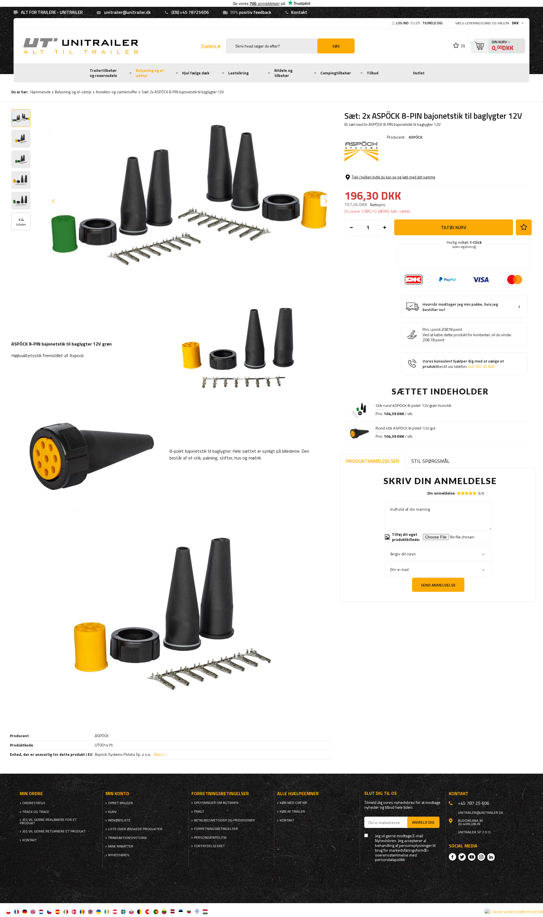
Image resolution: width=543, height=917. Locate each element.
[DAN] (74, 911)
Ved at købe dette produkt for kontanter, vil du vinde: (467, 334)
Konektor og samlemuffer (116, 92)
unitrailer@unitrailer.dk (127, 12)
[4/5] (471, 493)
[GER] (25, 911)
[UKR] (98, 911)
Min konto (117, 794)
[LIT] (164, 911)
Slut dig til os (380, 793)
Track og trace (35, 812)
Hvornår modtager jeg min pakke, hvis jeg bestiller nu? (460, 307)
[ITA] (66, 911)
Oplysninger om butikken (216, 802)
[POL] (8, 911)
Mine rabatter (120, 846)
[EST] (180, 911)
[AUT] (115, 911)
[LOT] (172, 911)
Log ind (403, 23)
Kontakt (299, 12)
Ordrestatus (33, 803)
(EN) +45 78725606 (190, 12)
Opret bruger (120, 803)
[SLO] (131, 911)
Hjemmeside (40, 92)
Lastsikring (238, 73)
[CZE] (49, 911)
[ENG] (33, 911)
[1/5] (459, 493)
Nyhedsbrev (118, 855)
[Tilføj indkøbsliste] (524, 227)
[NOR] (90, 911)
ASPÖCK (416, 137)
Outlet (419, 73)
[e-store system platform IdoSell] (514, 911)
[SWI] (148, 911)
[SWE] (123, 911)
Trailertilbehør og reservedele (103, 73)
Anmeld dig (423, 822)
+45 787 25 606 (481, 366)
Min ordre (31, 794)
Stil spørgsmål (430, 461)
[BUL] (189, 911)
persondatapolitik (390, 859)
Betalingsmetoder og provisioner (224, 820)
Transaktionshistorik (127, 838)
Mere (158, 754)
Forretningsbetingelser (216, 828)
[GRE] (197, 911)
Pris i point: (432, 329)
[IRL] (107, 911)
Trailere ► (211, 46)
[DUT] (41, 911)
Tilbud (372, 73)
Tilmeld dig (432, 23)
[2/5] (463, 493)
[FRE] (16, 911)
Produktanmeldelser (372, 461)
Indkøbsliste (119, 820)
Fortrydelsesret (209, 846)
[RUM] (82, 911)
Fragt (199, 811)
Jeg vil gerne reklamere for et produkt (48, 821)
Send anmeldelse (438, 585)
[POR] (156, 911)
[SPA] (57, 911)
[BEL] (139, 911)
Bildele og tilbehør (283, 73)
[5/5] (475, 493)
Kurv (112, 812)
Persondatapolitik (210, 837)
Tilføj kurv (453, 227)
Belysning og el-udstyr (150, 73)
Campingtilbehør (335, 73)
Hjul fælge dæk (195, 73)
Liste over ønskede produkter (135, 829)
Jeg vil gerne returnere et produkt (54, 831)
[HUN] (205, 911)
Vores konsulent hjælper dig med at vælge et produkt (463, 364)
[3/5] (467, 493)
